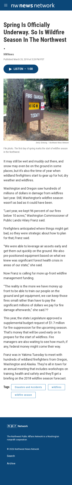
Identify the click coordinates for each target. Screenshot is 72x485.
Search (11, 456)
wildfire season (23, 394)
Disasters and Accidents (28, 387)
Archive (11, 463)
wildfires (56, 387)
